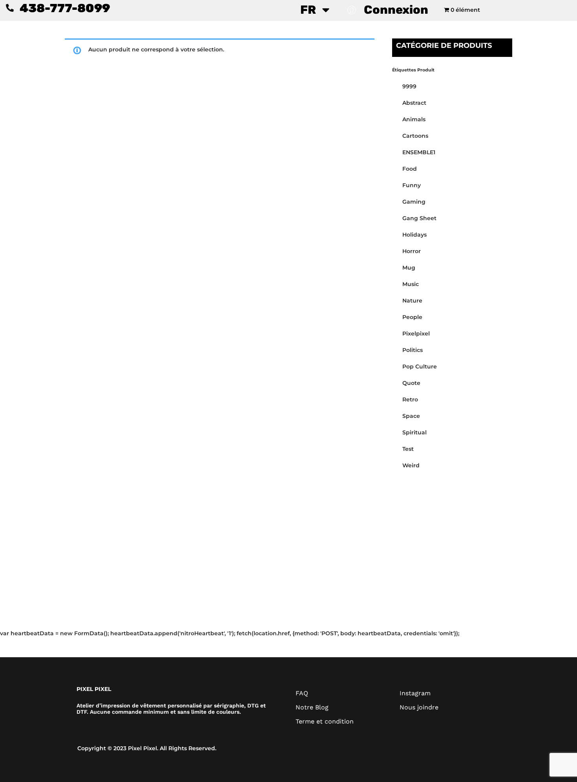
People (412, 317)
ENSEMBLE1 (418, 152)
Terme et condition (325, 721)
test (408, 448)
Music (410, 284)
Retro (410, 399)
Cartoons (415, 135)
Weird (411, 465)
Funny (411, 185)
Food (409, 168)
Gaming (413, 201)
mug (408, 267)
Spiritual (414, 432)
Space (411, 415)
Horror (411, 251)
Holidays (414, 234)
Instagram (415, 693)
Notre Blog (312, 707)
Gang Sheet (419, 218)
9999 (409, 86)
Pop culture (419, 366)
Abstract (414, 102)
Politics (412, 350)
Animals (413, 119)
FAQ (302, 693)
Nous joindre (419, 707)
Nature (412, 300)
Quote (411, 382)
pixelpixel (416, 333)
